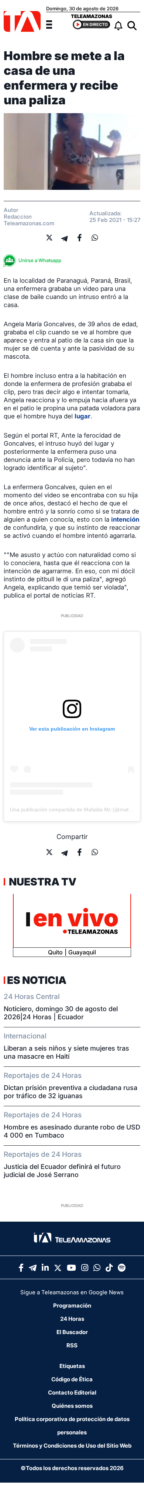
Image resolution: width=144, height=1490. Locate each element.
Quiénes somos (72, 1405)
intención (125, 519)
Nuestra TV (41, 881)
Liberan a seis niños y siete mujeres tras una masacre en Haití (66, 1052)
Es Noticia (36, 980)
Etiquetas (72, 1365)
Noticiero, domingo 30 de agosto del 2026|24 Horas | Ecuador (61, 1013)
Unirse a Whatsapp (39, 260)
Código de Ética (72, 1379)
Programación (72, 1305)
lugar (82, 416)
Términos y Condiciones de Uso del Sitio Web (72, 1445)
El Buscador (72, 1332)
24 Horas (72, 1318)
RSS (72, 1345)
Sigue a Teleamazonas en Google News (72, 1292)
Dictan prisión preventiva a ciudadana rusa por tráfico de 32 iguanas (70, 1092)
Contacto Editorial (72, 1392)
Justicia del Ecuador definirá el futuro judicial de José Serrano (62, 1171)
